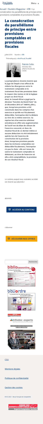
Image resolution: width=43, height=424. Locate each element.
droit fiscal (21, 58)
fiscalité (28, 58)
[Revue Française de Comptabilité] (7, 3)
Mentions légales (12, 369)
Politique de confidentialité (16, 378)
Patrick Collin (28, 64)
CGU (7, 359)
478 (23, 55)
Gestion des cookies (14, 387)
